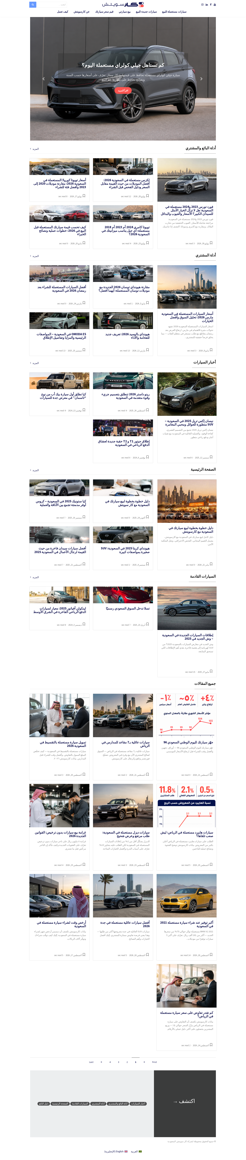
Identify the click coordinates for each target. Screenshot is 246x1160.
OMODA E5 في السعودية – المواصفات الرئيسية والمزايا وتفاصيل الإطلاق (61, 336)
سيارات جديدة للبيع (146, 11)
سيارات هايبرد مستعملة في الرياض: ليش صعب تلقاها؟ (186, 834)
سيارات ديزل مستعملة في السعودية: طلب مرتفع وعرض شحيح (126, 834)
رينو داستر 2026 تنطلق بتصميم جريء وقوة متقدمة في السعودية (126, 396)
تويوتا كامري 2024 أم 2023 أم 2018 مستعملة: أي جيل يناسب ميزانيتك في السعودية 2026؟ (126, 230)
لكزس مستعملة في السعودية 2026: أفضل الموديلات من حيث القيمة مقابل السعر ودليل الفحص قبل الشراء (125, 183)
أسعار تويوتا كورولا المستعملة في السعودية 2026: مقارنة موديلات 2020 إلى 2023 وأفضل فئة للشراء (59, 183)
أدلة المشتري (98, 1103)
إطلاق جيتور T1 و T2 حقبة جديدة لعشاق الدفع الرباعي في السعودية (124, 443)
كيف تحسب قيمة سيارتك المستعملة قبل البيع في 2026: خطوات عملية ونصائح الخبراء (60, 230)
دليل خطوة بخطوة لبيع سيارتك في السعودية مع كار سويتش (127, 503)
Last (91, 1062)
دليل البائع (43, 1103)
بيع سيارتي (125, 11)
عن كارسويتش (82, 11)
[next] (101, 1062)
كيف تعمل (62, 11)
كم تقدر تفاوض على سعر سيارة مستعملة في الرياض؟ (186, 1014)
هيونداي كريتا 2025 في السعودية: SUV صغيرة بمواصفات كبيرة (125, 550)
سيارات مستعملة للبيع (174, 11)
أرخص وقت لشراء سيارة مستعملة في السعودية (61, 924)
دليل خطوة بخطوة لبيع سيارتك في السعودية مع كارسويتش (191, 529)
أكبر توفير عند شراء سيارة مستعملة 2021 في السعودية (186, 924)
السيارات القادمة (80, 1103)
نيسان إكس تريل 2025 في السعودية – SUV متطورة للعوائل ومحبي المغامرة (189, 422)
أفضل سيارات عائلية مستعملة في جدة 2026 (125, 924)
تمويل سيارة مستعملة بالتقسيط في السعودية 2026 (63, 744)
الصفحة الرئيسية (60, 1103)
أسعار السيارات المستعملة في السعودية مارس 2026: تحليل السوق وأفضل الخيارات (187, 317)
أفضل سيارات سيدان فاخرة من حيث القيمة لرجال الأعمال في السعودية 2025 (60, 550)
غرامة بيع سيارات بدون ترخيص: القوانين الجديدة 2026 (60, 834)
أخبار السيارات (138, 1103)
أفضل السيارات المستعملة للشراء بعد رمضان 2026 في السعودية (61, 288)
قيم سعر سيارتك (104, 11)
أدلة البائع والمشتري (117, 1103)
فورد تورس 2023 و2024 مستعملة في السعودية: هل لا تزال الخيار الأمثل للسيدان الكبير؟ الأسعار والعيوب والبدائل (187, 210)
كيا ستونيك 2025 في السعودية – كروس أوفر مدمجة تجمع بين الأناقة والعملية (61, 503)
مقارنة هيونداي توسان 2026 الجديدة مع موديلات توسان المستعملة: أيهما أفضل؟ (124, 288)
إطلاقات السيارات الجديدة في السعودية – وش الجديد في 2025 (187, 637)
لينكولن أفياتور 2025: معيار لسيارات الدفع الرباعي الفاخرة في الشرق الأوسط (59, 610)
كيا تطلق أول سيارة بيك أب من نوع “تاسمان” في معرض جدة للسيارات (63, 396)
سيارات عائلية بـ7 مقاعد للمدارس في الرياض (126, 744)
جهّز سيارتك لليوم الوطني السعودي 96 (188, 742)
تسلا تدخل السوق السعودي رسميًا (128, 608)
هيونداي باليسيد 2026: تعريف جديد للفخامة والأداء (127, 336)
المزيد (35, 149)
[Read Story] (211, 244)
